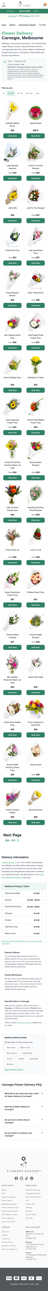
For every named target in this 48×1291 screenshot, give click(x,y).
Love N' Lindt (35, 549)
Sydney (36, 11)
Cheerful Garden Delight (12, 811)
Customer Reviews (33, 1193)
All (3, 93)
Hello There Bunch (35, 292)
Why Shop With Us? (33, 1197)
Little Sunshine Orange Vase (12, 509)
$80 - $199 (29, 93)
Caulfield (21, 1058)
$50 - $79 (20, 93)
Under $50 (11, 93)
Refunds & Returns (9, 1246)
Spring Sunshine (36, 809)
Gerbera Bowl (35, 123)
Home (4, 25)
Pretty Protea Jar (12, 549)
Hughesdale (33, 1058)
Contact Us (6, 1239)
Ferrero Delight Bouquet (35, 636)
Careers (5, 1235)
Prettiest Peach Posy (35, 592)
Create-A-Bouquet (9, 1197)
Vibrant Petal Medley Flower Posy (35, 421)
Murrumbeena (12, 1053)
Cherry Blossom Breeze (12, 294)
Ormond (10, 1058)
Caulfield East (27, 1053)
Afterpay (29, 1207)
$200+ (38, 93)
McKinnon (10, 1064)
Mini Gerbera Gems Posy (12, 336)
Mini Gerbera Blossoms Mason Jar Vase (12, 680)
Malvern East (25, 1047)
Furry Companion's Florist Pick (35, 723)
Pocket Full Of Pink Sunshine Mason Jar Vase (12, 465)
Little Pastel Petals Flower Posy (35, 336)
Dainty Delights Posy (12, 377)
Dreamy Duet (35, 764)
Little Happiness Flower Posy (12, 421)
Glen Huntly (11, 1047)
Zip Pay (29, 1211)
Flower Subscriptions (10, 1211)
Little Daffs (12, 208)
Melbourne (24, 11)
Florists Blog (31, 1214)
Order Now (12, 136)
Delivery (12, 25)
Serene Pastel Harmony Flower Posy (12, 767)
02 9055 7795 (31, 1259)
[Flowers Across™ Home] (24, 4)
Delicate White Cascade (12, 636)
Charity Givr (30, 1204)
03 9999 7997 (31, 1238)
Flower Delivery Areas (10, 1207)
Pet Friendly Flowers (10, 1214)
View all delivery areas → (14, 1069)
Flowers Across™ (9, 862)
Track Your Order (8, 1221)
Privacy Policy (7, 1242)
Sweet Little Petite (35, 677)
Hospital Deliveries (33, 1190)
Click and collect (23, 1022)
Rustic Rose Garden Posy (12, 723)
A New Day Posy (12, 250)
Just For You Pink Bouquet (35, 167)
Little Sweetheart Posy (36, 251)
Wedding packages (9, 1204)
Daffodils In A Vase (36, 377)
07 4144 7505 (31, 1249)
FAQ (3, 1193)
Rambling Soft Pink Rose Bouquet (36, 509)
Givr (27, 1200)
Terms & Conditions (9, 1249)
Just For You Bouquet (36, 208)
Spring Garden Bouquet (36, 463)
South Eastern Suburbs (27, 25)
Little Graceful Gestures (12, 167)
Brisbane (10, 11)
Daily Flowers (7, 1200)
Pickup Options (8, 1218)
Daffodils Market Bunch (12, 124)
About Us (5, 1232)
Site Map (29, 1218)
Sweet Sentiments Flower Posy (12, 593)
